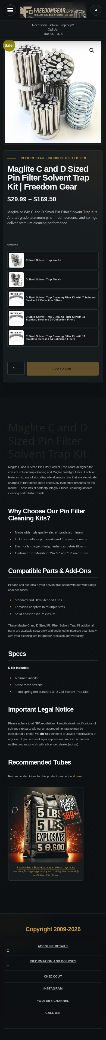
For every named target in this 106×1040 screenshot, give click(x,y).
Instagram (53, 988)
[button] (96, 10)
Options (12, 245)
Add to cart (62, 368)
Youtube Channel (53, 1000)
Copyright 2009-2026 (53, 929)
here (79, 776)
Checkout (53, 976)
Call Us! (53, 1012)
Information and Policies (53, 961)
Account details (53, 946)
